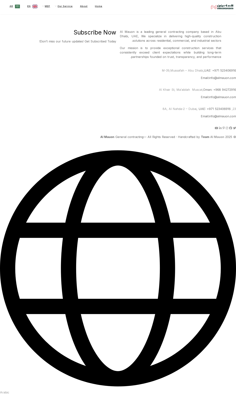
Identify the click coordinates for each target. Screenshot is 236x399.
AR (11, 6)
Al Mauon (217, 137)
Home (98, 6)
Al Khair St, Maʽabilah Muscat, (181, 89)
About (84, 6)
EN (29, 6)
